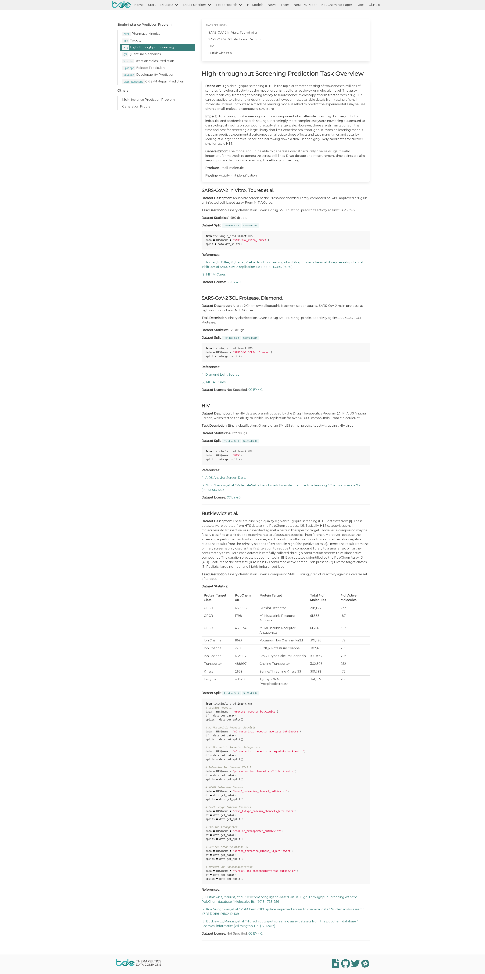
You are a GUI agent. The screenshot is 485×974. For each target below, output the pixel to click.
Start (152, 5)
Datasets (166, 5)
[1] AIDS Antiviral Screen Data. (224, 478)
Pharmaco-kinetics (142, 33)
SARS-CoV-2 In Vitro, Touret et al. (233, 32)
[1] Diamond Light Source (220, 374)
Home (139, 5)
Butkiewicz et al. (220, 53)
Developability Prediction (149, 74)
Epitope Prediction (144, 68)
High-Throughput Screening (149, 47)
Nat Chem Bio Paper (336, 5)
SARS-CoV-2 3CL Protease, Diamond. (235, 39)
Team (285, 5)
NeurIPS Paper (305, 5)
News (272, 5)
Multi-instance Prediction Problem (148, 99)
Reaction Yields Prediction (149, 61)
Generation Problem (137, 106)
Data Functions (194, 5)
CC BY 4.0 (234, 282)
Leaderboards (226, 5)
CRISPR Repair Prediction (154, 81)
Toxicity (132, 40)
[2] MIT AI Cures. (214, 274)
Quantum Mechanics (142, 54)
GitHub (374, 5)
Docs (360, 5)
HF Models (255, 5)
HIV (211, 46)
